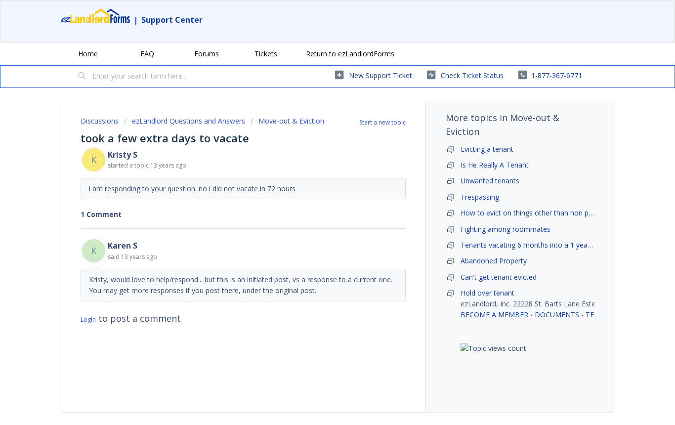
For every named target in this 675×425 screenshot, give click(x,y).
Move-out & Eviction (291, 121)
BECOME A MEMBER (494, 314)
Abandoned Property (494, 260)
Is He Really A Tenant (495, 165)
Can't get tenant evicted (499, 277)
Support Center (172, 19)
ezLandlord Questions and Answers (188, 121)
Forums (206, 53)
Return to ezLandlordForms (350, 53)
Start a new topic (382, 122)
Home (88, 53)
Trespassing (480, 197)
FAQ (147, 53)
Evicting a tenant (487, 149)
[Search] (82, 76)
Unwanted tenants (490, 180)
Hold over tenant (487, 293)
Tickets (265, 53)
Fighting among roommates (505, 229)
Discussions (100, 121)
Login (88, 319)
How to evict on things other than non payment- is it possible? (560, 212)
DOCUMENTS (557, 314)
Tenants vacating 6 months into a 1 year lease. (535, 245)
